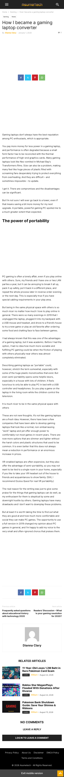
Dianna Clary (10, 33)
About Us (26, 752)
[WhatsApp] (42, 77)
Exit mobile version (32, 773)
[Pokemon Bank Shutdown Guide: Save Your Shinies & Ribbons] (11, 707)
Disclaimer (39, 752)
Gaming (13, 12)
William (34, 674)
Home (4, 12)
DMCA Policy (53, 752)
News (14, 17)
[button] (6, 4)
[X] (28, 77)
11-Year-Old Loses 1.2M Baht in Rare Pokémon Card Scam (41, 669)
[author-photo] (32, 641)
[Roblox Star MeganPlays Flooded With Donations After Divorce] (11, 690)
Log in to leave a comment (32, 737)
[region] (32, 108)
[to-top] (60, 772)
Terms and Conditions (32, 758)
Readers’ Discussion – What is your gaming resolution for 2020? (48, 613)
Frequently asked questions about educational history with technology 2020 (16, 613)
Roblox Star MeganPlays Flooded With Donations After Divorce (41, 688)
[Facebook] (21, 77)
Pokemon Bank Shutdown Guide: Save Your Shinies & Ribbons (39, 705)
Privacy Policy (12, 752)
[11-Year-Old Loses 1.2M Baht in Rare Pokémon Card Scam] (11, 673)
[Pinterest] (35, 77)
